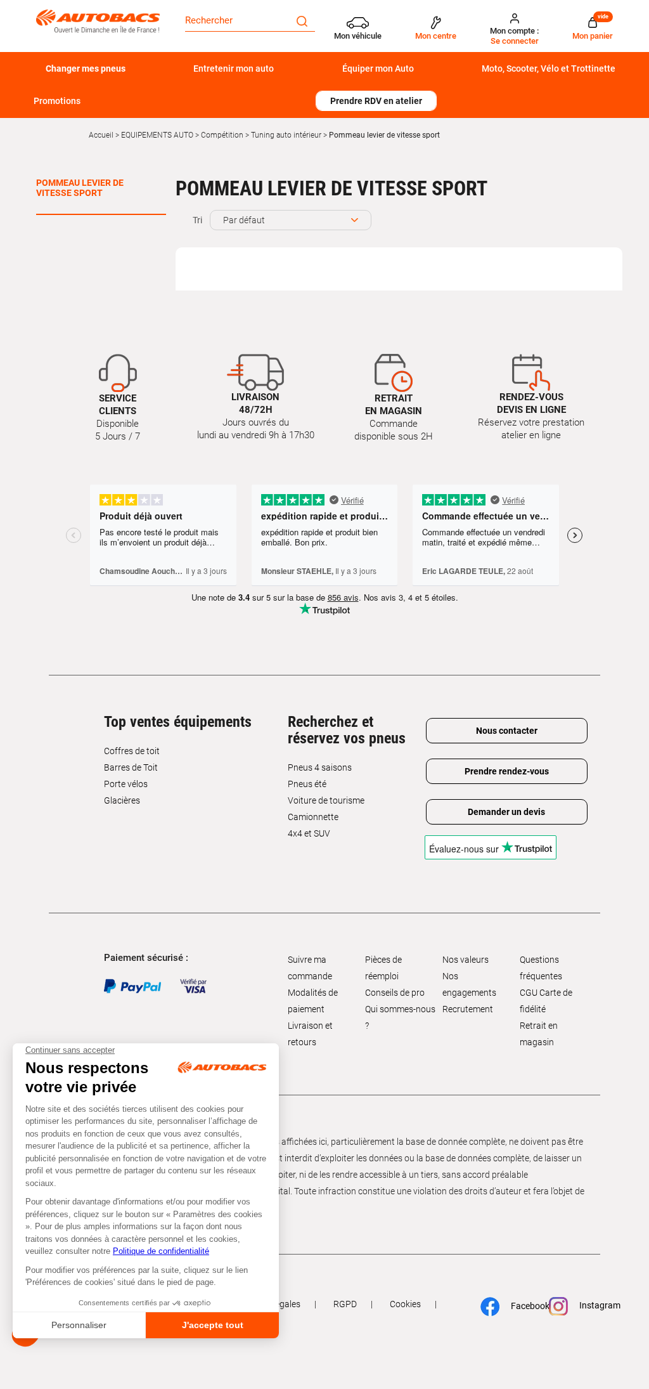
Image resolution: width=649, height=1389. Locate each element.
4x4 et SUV (309, 833)
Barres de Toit (131, 767)
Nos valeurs (465, 960)
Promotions (57, 101)
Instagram (593, 1306)
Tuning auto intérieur (286, 135)
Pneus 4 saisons (320, 767)
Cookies (405, 1304)
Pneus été (307, 784)
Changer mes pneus (85, 68)
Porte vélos (126, 784)
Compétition (222, 135)
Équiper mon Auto (378, 68)
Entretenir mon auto (233, 68)
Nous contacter (506, 731)
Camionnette (313, 817)
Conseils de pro (395, 993)
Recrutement (467, 1009)
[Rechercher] (302, 20)
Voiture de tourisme (326, 800)
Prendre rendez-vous (507, 771)
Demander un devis (506, 812)
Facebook (524, 1306)
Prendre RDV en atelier (376, 101)
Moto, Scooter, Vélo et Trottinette (548, 68)
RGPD (345, 1304)
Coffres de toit (132, 751)
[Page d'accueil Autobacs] (98, 21)
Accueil (101, 135)
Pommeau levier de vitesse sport (80, 188)
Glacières (122, 800)
